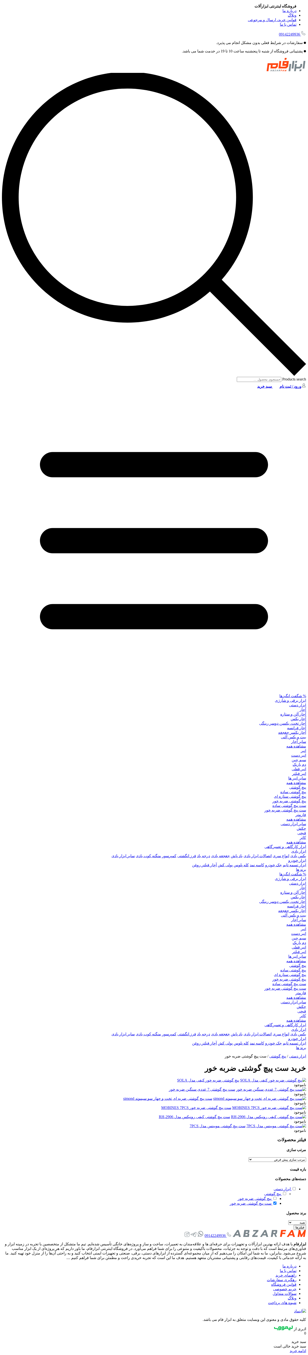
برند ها (301, 869)
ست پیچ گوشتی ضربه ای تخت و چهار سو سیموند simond (167, 1098)
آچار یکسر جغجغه (292, 732)
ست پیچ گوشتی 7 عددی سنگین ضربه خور (202, 1089)
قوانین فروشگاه (283, 1284)
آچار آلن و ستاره (293, 714)
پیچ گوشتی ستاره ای (290, 796)
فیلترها (299, 1227)
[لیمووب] (283, 1329)
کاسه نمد (257, 865)
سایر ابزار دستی (293, 824)
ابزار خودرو (297, 860)
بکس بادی (298, 856)
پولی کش (225, 865)
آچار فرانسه (296, 728)
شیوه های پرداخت (282, 1303)
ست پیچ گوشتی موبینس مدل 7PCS (217, 1126)
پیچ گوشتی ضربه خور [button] (255, 1199)
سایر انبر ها (297, 778)
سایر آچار (298, 742)
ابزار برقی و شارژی (290, 700)
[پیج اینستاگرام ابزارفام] (187, 1236)
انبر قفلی (299, 769)
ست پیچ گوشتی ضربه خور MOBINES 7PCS (196, 1108)
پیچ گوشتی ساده (293, 792)
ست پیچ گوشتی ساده (289, 806)
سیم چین (299, 760)
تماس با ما (288, 24)
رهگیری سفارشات (281, 1280)
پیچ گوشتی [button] (273, 1194)
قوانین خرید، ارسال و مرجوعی (272, 20)
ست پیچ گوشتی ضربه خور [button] (251, 1203)
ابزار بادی (298, 851)
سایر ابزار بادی (123, 856)
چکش (301, 828)
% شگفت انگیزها (292, 696)
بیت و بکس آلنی (293, 737)
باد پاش (237, 856)
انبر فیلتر (299, 774)
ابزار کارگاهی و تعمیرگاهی (285, 847)
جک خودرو (273, 865)
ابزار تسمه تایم (294, 865)
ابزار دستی (297, 705)
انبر (303, 751)
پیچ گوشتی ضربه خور (289, 801)
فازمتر (300, 815)
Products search (293, 379)
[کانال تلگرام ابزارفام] (193, 1236)
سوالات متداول (284, 1294)
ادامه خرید (298, 1351)
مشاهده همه (296, 746)
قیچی (301, 833)
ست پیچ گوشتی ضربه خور (285, 810)
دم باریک (299, 764)
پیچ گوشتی (297, 787)
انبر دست (298, 755)
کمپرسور (169, 856)
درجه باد (203, 856)
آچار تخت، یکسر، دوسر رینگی (282, 723)
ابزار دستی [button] (283, 1189)
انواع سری (281, 856)
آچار (303, 710)
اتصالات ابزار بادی (258, 856)
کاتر (303, 838)
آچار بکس (298, 719)
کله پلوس (241, 865)
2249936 (289, 34)
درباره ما (289, 11)
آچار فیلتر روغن (204, 865)
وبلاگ (292, 15)
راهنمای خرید (286, 1275)
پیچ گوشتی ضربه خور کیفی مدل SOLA (208, 1080)
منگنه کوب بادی (148, 856)
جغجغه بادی (220, 856)
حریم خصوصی (284, 1289)
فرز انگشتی (186, 856)
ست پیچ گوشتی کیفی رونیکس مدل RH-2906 (194, 1117)
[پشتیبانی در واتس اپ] (200, 1236)
